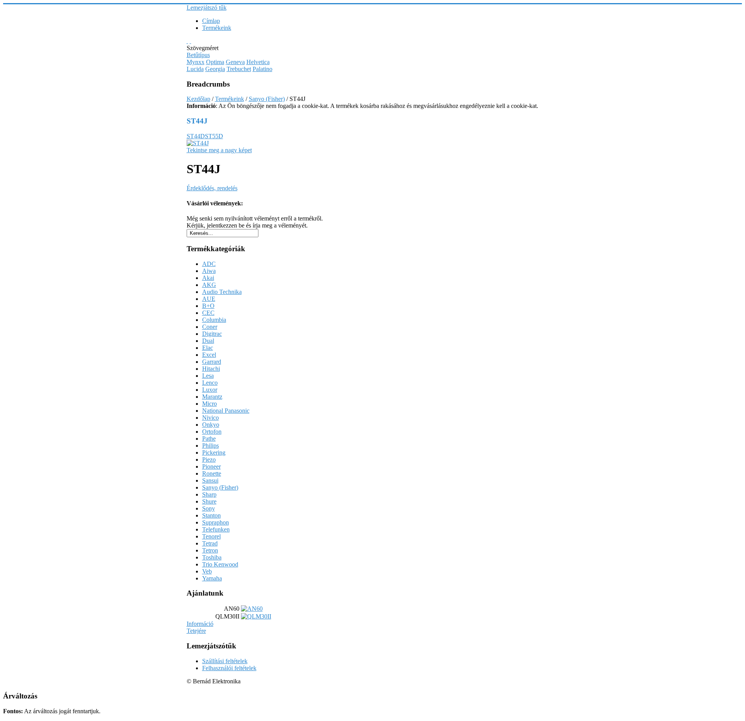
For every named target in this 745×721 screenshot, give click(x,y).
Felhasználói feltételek (229, 668)
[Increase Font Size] (187, 41)
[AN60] (252, 608)
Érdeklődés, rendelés (212, 188)
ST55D (214, 136)
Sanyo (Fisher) (267, 99)
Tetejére (196, 630)
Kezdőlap (198, 99)
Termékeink (229, 99)
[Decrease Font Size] (190, 41)
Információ (200, 623)
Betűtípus (198, 55)
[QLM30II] (256, 616)
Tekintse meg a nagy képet (219, 150)
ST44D (196, 136)
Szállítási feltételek (225, 661)
